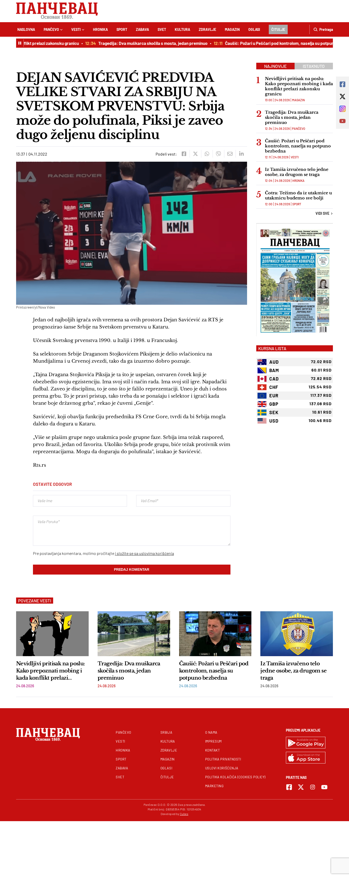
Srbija (166, 732)
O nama (211, 732)
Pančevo (51, 29)
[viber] (218, 154)
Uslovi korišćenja (221, 768)
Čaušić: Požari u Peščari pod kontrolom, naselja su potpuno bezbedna (278, 43)
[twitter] (195, 154)
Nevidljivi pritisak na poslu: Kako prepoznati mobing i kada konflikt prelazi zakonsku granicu (299, 86)
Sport (122, 29)
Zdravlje (207, 29)
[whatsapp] (207, 154)
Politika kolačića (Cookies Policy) (235, 777)
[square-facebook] (289, 787)
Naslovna (26, 29)
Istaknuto (314, 66)
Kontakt (212, 750)
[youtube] (324, 787)
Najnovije (275, 66)
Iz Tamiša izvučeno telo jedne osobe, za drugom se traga (296, 172)
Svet (162, 29)
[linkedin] (241, 154)
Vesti (76, 29)
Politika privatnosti (223, 759)
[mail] (230, 154)
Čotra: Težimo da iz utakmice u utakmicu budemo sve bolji (298, 195)
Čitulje (278, 29)
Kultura (182, 29)
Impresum (213, 741)
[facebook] (184, 154)
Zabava (142, 29)
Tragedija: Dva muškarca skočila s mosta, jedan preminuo (141, 43)
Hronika (100, 29)
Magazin (232, 29)
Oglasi (254, 29)
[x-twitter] (301, 787)
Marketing (214, 786)
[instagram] (312, 787)
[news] (52, 633)
